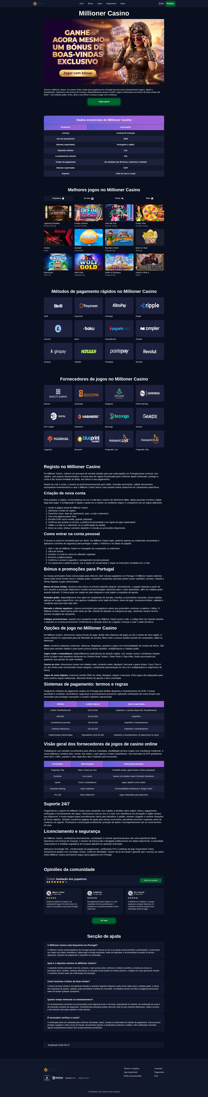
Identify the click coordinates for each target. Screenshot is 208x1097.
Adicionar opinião (151, 880)
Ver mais (104, 920)
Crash (117, 198)
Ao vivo (87, 198)
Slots (148, 198)
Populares (56, 198)
